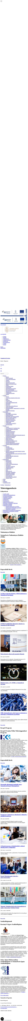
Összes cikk (3, 572)
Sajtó (4, 480)
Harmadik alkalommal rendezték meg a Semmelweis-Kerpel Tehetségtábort (11, 785)
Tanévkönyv (8, 465)
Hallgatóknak (6, 459)
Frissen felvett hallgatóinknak (12, 464)
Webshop (5, 481)
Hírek (4, 479)
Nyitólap (2, 484)
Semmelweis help (6, 482)
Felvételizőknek (9, 447)
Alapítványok (8, 392)
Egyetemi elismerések (10, 442)
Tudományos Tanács (10, 433)
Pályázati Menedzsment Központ (12, 443)
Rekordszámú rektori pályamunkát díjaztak (12, 654)
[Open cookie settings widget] (2, 1018)
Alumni (4, 343)
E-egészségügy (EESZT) (11, 423)
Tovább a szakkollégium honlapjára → (14, 957)
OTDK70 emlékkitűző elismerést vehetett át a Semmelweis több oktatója (13, 624)
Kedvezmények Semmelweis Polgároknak (12, 510)
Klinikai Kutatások (9, 439)
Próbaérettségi (9, 457)
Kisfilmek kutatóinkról (10, 431)
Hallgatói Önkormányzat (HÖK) (12, 506)
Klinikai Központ (9, 415)
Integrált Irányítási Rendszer (11, 391)
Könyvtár (8, 404)
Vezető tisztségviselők (10, 382)
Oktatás (4, 395)
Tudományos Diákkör (10, 437)
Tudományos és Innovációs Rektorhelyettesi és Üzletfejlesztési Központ (15, 436)
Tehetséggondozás (9, 467)
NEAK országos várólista (11, 417)
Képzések (8, 400)
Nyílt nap (8, 450)
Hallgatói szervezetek (10, 474)
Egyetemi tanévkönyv (7, 496)
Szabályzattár (8, 387)
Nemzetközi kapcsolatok (11, 388)
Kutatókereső (8, 430)
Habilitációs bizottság (10, 410)
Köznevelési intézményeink (11, 402)
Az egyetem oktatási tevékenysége (13, 397)
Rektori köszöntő (9, 378)
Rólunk (4, 375)
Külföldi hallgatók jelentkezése (12, 456)
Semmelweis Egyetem (5, 358)
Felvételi (5, 445)
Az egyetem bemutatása (10, 379)
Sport (7, 470)
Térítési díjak (8, 422)
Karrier (4, 344)
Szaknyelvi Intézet (9, 407)
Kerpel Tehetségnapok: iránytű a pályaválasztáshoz (9, 877)
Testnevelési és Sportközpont (12, 406)
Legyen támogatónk (3, 334)
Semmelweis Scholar (10, 432)
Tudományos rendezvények (11, 440)
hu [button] (1, 363)
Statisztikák (8, 403)
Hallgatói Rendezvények (8, 502)
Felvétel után (8, 458)
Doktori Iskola (9, 438)
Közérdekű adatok (9, 386)
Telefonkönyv (6, 338)
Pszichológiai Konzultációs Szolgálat (10, 511)
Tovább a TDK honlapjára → (16, 564)
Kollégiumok (8, 468)
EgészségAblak (9, 424)
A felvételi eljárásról (10, 449)
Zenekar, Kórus (9, 478)
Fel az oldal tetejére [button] (4, 995)
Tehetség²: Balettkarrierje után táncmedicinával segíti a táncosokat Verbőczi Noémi (13, 907)
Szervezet (8, 381)
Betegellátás (5, 411)
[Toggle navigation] (1, 366)
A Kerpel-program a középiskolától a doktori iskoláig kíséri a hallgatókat (13, 846)
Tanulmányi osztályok (10, 466)
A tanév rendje (9, 401)
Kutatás (4, 425)
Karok (7, 399)
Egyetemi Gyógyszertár (10, 420)
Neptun (4, 336)
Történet (7, 380)
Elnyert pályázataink (10, 389)
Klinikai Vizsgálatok (10, 421)
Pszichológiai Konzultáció (11, 476)
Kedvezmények (9, 475)
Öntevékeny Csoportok (10, 509)
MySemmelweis (6, 342)
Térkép (7, 385)
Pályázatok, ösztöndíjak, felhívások (10, 503)
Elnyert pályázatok (3, 324)
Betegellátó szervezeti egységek (12, 416)
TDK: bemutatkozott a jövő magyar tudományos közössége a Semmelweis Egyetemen (14, 713)
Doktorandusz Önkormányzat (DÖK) (13, 507)
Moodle (4, 337)
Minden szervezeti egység (11, 384)
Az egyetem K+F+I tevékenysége (13, 428)
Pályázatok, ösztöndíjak (10, 472)
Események (5, 341)
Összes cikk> (3, 725)
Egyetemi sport (6, 500)
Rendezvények (9, 471)
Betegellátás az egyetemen (11, 414)
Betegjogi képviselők (10, 418)
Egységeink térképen (4, 1008)
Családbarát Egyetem (10, 393)
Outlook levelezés (6, 340)
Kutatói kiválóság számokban (12, 429)
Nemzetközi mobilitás (10, 473)
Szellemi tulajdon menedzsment (12, 444)
